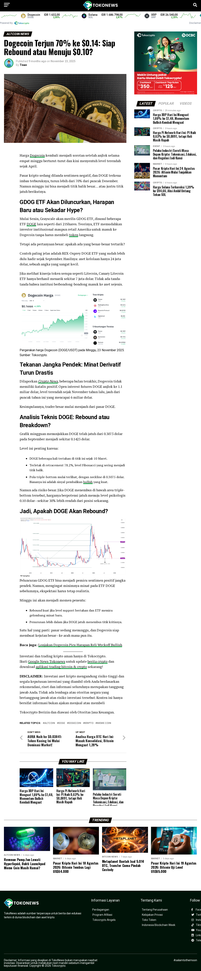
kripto (89, 723)
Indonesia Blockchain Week (158, 925)
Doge (61, 723)
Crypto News (48, 381)
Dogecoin (37, 155)
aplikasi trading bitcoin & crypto (61, 666)
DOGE (31, 224)
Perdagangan (100, 909)
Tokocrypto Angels (104, 919)
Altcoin (49, 723)
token (73, 235)
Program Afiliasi (102, 914)
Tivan (23, 65)
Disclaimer (195, 23)
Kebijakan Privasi (152, 914)
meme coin (104, 723)
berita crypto (98, 661)
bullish (88, 482)
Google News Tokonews (46, 661)
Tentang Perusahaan (155, 909)
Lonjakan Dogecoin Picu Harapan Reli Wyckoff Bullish (80, 645)
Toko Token (149, 919)
